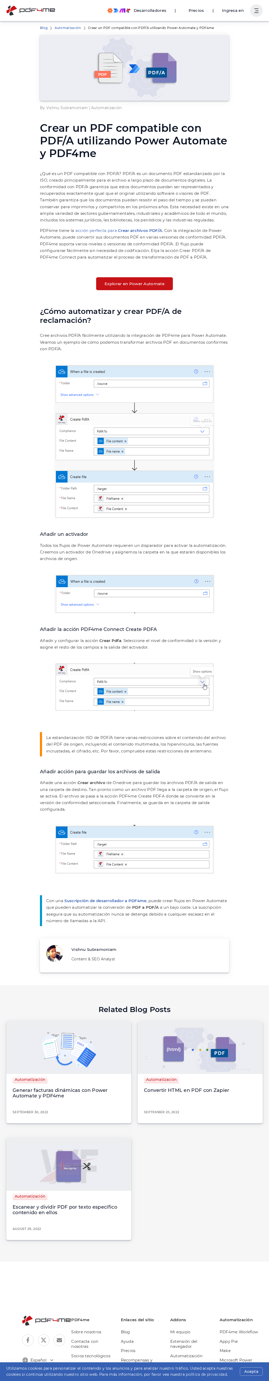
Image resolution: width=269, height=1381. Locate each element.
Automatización (68, 28)
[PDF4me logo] (30, 10)
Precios (196, 10)
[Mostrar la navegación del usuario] (256, 10)
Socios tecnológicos (90, 1355)
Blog (44, 28)
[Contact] (59, 1340)
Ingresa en (233, 10)
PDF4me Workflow (239, 1331)
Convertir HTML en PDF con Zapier (186, 1090)
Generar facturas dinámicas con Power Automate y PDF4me (60, 1093)
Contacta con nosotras (84, 1344)
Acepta (251, 1371)
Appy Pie (229, 1341)
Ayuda (127, 1341)
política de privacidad (206, 1374)
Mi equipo (180, 1331)
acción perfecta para (118, 230)
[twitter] (43, 1340)
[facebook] (28, 1340)
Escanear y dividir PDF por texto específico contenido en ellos (65, 1210)
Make (225, 1350)
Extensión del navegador (184, 1344)
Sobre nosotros (86, 1331)
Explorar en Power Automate (134, 283)
